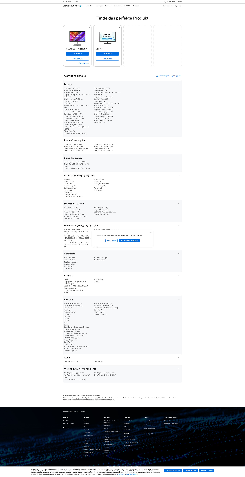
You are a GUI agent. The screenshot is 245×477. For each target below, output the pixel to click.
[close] (150, 232)
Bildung (106, 428)
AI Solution (106, 453)
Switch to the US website (129, 241)
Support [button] (136, 6)
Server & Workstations (89, 435)
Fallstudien (127, 423)
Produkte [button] (89, 6)
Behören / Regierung (109, 450)
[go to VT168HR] (107, 38)
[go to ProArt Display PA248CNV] (77, 38)
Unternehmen (107, 425)
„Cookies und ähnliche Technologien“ (127, 474)
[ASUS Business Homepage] (72, 6)
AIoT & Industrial (87, 443)
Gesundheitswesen (109, 434)
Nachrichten (127, 429)
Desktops (86, 423)
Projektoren (86, 432)
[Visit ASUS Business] (68, 411)
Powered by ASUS (148, 434)
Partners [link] (127, 6)
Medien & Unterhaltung (110, 444)
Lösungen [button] (99, 6)
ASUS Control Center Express (131, 442)
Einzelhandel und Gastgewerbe (112, 431)
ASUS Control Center (129, 439)
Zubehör (85, 455)
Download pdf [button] (164, 76)
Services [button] (108, 6)
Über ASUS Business (70, 2)
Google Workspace (109, 456)
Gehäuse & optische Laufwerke (91, 449)
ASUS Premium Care (149, 428)
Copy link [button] (177, 76)
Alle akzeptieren (207, 470)
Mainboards (86, 438)
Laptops (85, 421)
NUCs (85, 426)
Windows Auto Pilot (129, 445)
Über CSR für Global (68, 423)
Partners (66, 428)
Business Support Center (150, 421)
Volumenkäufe (168, 421)
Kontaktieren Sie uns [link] (174, 2)
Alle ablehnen (191, 470)
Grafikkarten (86, 441)
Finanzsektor (107, 447)
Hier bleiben (111, 241)
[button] (176, 6)
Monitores (86, 429)
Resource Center (128, 421)
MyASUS (126, 436)
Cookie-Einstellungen (173, 470)
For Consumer (168, 6)
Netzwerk (86, 446)
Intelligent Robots (88, 452)
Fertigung (106, 437)
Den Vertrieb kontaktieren (171, 423)
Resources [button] (117, 6)
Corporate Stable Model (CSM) (152, 431)
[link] (77, 59)
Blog (125, 426)
